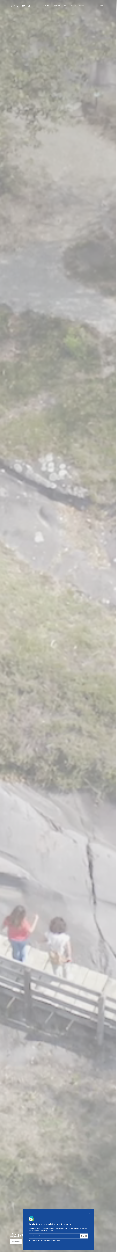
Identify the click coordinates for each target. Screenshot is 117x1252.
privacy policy (56, 1240)
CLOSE (90, 1213)
